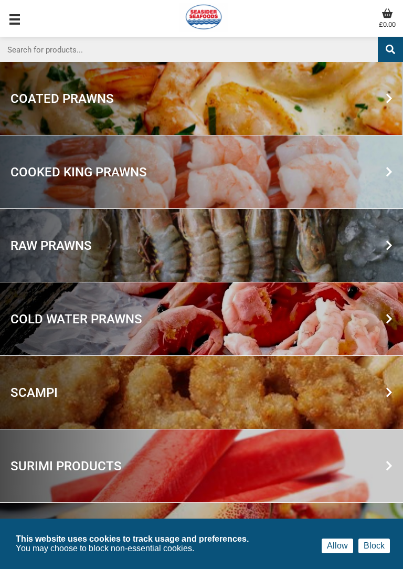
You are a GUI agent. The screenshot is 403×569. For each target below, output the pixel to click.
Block (374, 545)
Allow (337, 545)
